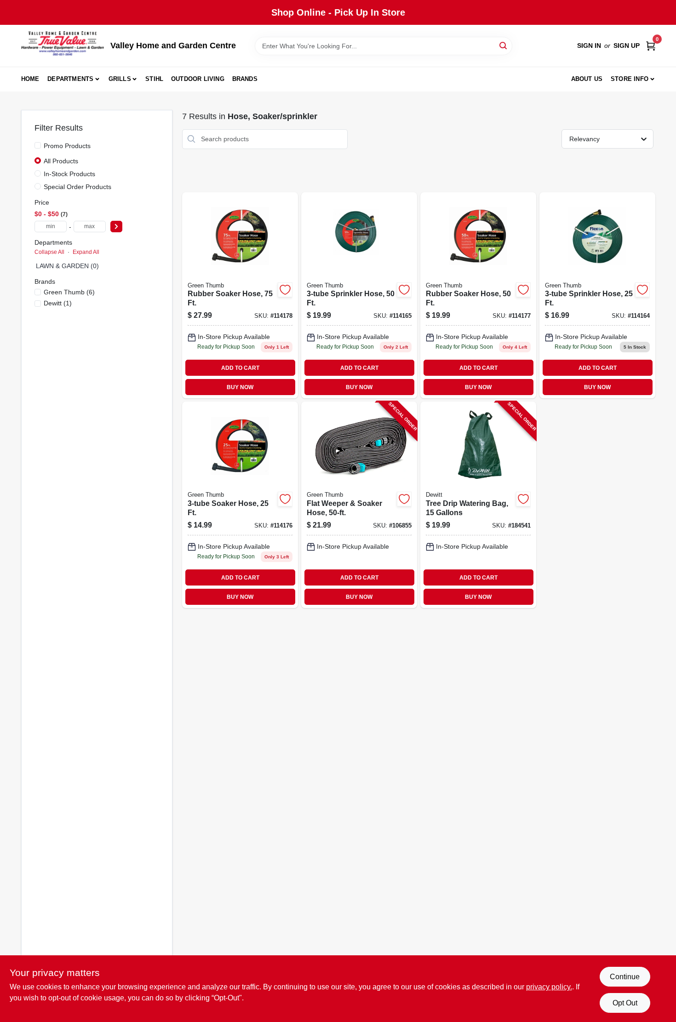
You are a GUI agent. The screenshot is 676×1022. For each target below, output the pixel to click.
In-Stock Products (69, 174)
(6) (69, 292)
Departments (70, 78)
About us (587, 78)
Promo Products (67, 146)
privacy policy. (549, 987)
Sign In (589, 45)
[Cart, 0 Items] (650, 46)
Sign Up (626, 45)
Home (30, 78)
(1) (58, 303)
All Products (61, 161)
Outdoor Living (197, 78)
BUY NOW (240, 387)
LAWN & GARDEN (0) (67, 266)
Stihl (154, 78)
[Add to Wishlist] (285, 289)
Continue (625, 977)
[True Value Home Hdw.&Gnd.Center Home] (62, 45)
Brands (245, 78)
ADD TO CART (240, 368)
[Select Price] (116, 226)
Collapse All (49, 252)
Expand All (86, 252)
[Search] (503, 45)
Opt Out (625, 1003)
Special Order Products (77, 186)
